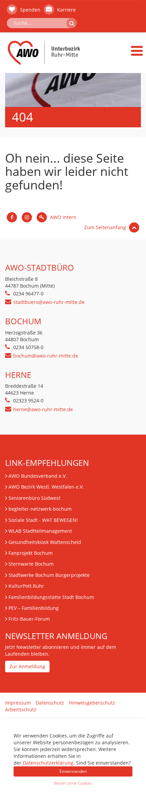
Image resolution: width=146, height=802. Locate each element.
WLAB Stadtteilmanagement (40, 531)
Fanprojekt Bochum (30, 553)
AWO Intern (62, 217)
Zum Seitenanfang (105, 227)
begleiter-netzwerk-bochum (40, 509)
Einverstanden (73, 771)
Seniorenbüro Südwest (34, 498)
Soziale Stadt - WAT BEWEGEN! (43, 520)
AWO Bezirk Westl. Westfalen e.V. (46, 487)
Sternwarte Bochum (31, 564)
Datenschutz (50, 702)
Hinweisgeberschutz (92, 702)
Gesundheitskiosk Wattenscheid (44, 542)
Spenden (29, 9)
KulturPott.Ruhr (26, 586)
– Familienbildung (33, 608)
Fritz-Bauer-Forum (29, 619)
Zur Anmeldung (27, 666)
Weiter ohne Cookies (73, 783)
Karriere (66, 9)
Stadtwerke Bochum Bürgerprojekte (49, 575)
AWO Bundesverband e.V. (37, 476)
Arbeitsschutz (20, 709)
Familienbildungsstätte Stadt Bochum (51, 597)
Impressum (18, 702)
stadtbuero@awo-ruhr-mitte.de (49, 302)
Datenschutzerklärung (48, 763)
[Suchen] (72, 23)
